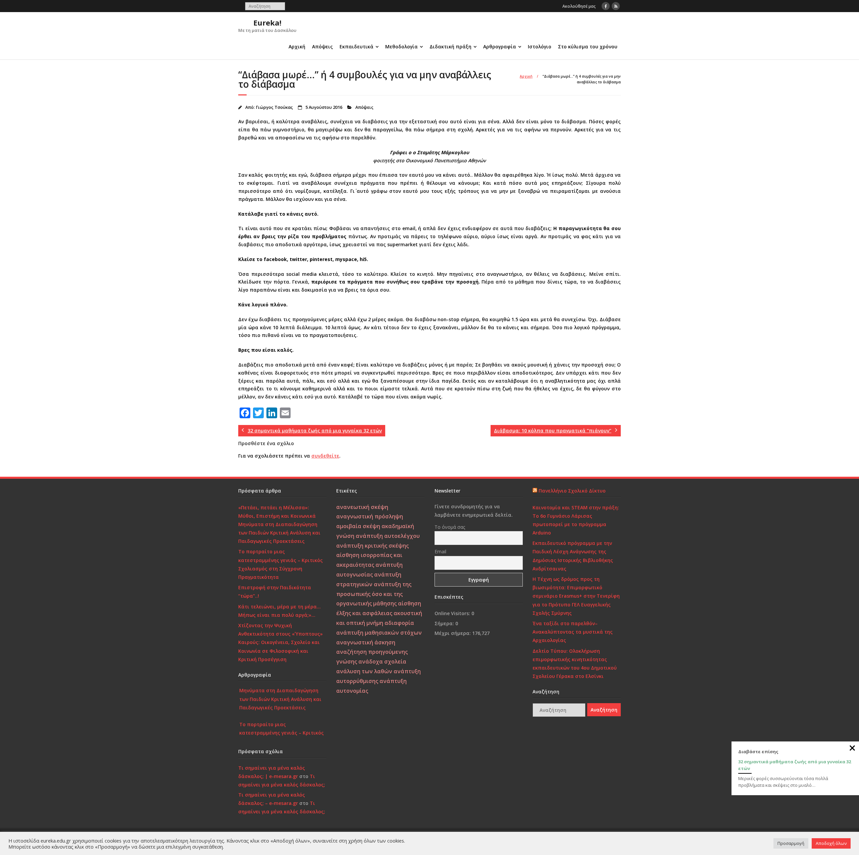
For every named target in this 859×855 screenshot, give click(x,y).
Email (440, 551)
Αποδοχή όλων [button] (831, 843)
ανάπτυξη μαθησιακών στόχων (379, 632)
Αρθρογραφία (499, 46)
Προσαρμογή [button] (790, 843)
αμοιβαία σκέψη (358, 526)
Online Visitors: (453, 613)
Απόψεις (322, 46)
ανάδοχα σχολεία (382, 661)
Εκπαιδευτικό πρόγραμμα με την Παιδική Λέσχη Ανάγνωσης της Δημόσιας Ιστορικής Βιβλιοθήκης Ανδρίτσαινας (573, 556)
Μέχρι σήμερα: (453, 633)
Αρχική (297, 46)
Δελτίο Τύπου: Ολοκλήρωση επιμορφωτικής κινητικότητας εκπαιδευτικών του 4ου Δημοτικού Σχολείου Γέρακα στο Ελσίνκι (575, 664)
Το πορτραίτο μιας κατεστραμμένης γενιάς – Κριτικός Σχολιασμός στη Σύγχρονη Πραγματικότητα (280, 564)
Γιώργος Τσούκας (274, 107)
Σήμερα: (445, 623)
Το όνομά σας (450, 527)
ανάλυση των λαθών (364, 671)
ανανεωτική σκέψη (362, 507)
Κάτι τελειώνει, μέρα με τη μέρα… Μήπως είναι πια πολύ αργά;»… (279, 610)
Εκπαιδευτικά (356, 46)
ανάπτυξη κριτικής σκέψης (372, 545)
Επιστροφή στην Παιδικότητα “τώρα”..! (274, 591)
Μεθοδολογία (401, 46)
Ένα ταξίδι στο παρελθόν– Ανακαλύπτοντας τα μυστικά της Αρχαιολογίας (573, 631)
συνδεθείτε (325, 456)
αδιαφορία (399, 623)
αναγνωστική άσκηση (365, 642)
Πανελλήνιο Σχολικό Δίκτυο (572, 490)
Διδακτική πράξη (450, 46)
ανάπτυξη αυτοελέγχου (388, 536)
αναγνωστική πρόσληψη (369, 516)
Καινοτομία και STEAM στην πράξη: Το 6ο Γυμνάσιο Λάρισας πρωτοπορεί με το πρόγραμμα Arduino (576, 520)
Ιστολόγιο (539, 46)
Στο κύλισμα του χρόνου (587, 46)
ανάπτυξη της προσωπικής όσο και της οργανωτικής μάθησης (373, 594)
